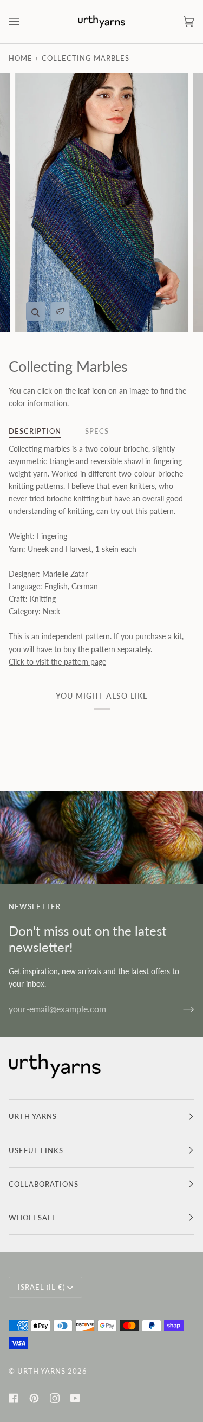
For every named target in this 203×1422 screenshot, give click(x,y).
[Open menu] (25, 21)
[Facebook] (13, 1398)
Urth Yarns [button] (33, 1116)
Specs (97, 431)
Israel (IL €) (41, 1287)
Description (35, 431)
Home (20, 58)
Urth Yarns (41, 1371)
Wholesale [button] (33, 1217)
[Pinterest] (34, 1398)
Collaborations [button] (43, 1184)
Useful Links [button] (36, 1150)
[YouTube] (75, 1398)
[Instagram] (55, 1398)
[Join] (180, 1008)
